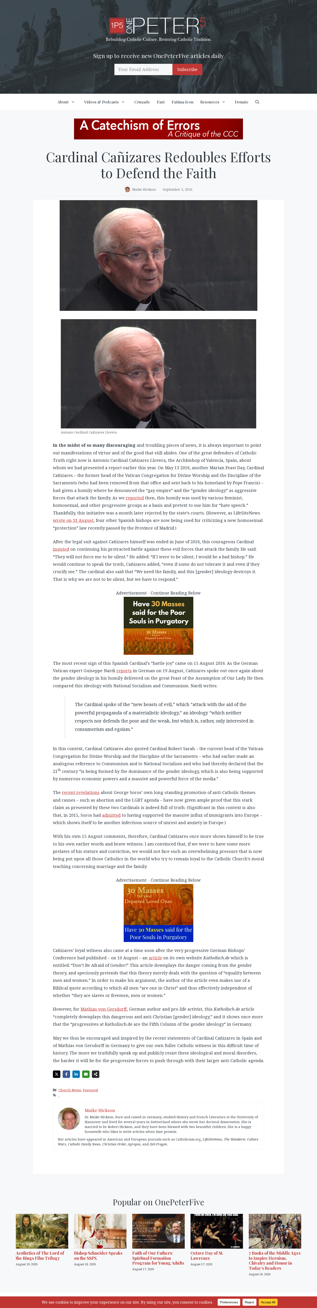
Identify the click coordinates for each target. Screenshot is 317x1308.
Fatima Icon (182, 101)
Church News (69, 1090)
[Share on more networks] (95, 1074)
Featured (90, 1090)
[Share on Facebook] (66, 1074)
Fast (161, 101)
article (155, 958)
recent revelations (81, 792)
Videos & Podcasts (101, 101)
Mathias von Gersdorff (104, 1009)
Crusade (142, 101)
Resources (209, 101)
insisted (61, 549)
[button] (257, 102)
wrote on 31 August (73, 520)
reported (135, 498)
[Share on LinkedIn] (76, 1074)
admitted (111, 815)
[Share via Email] (86, 1074)
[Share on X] (56, 1074)
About (63, 101)
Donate (241, 101)
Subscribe (187, 69)
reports (124, 670)
